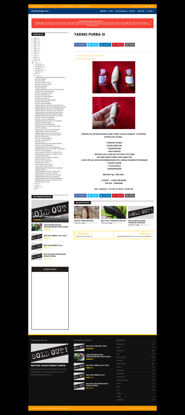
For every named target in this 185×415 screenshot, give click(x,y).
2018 (35, 52)
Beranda (52, 6)
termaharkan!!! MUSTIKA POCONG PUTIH (48, 152)
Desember (39, 65)
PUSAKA (149, 11)
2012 (37, 63)
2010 (35, 189)
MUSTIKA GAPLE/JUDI (42, 137)
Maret (37, 187)
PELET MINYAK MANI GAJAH (43, 166)
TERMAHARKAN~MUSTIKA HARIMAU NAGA (48, 154)
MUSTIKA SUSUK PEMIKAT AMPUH (48, 365)
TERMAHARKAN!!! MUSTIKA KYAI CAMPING (48, 121)
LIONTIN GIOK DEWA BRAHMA (44, 91)
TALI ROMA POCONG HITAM (44, 164)
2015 (35, 57)
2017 (35, 54)
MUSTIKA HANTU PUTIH (42, 159)
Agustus (38, 72)
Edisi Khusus (120, 350)
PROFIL (110, 11)
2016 (35, 56)
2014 (35, 59)
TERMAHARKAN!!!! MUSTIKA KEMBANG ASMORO (50, 107)
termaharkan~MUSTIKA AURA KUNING (47, 130)
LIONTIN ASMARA (40, 170)
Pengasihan (120, 370)
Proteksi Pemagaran (123, 380)
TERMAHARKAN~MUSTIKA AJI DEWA (46, 173)
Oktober (38, 68)
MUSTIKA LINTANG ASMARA (44, 96)
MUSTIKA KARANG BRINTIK (43, 138)
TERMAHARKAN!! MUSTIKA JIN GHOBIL (47, 177)
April (37, 185)
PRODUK (132, 11)
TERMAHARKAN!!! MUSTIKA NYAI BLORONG (49, 178)
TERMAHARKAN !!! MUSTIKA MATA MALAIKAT (49, 105)
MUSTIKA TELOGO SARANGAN (44, 119)
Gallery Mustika (121, 357)
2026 (35, 38)
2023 (35, 43)
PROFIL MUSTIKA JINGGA (67, 6)
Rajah (118, 386)
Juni (38, 76)
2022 (35, 45)
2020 (35, 49)
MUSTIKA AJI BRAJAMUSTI (43, 140)
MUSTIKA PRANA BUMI (42, 102)
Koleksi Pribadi (121, 363)
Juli (36, 73)
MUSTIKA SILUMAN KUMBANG (44, 117)
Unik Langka (120, 400)
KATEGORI (140, 11)
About (137, 408)
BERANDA (103, 11)
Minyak (119, 367)
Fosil (118, 354)
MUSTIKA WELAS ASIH (42, 163)
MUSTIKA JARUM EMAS (42, 156)
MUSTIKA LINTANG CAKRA (43, 84)
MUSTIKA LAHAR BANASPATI (44, 145)
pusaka (119, 383)
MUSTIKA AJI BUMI (40, 128)
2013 (35, 61)
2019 (35, 50)
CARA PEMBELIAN (121, 11)
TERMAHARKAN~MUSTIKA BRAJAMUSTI (47, 147)
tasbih (119, 396)
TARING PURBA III (40, 88)
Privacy (144, 408)
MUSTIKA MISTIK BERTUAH (43, 161)
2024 (35, 42)
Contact (152, 408)
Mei (36, 184)
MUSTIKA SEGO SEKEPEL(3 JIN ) (45, 124)
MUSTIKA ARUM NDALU (42, 95)
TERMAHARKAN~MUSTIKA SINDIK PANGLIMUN (50, 149)
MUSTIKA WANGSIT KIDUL (43, 123)
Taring (119, 393)
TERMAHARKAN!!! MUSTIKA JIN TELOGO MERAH (50, 77)
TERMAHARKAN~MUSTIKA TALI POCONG (48, 175)
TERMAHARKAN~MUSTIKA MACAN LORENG (49, 168)
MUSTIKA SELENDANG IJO (43, 150)
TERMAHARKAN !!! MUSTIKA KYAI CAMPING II (49, 110)
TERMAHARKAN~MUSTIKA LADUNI (46, 131)
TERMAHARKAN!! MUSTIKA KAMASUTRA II (48, 135)
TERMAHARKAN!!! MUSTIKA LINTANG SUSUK (49, 112)
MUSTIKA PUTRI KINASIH (43, 82)
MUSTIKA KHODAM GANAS (43, 93)
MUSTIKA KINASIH (40, 79)
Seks (118, 390)
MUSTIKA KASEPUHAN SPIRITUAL (90, 56)
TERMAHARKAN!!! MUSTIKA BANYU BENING (48, 114)
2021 (35, 47)
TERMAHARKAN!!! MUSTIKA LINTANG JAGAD (49, 116)
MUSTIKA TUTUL (40, 142)
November (39, 66)
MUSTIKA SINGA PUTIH (42, 182)
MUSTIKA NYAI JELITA (41, 86)
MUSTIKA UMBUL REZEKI (87, 59)
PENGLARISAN (120, 373)
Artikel (119, 347)
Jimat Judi (119, 360)
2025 (35, 40)
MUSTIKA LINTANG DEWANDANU (45, 100)
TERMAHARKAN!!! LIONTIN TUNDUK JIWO (48, 126)
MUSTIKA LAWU (40, 81)
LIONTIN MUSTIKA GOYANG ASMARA (47, 157)
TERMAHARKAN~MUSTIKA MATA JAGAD (47, 133)
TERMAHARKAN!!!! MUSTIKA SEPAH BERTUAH (49, 109)
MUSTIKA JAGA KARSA (42, 98)
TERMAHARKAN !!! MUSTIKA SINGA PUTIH (48, 180)
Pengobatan (120, 376)
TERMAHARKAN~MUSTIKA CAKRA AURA (47, 171)
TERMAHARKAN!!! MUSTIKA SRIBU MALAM (48, 143)
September (39, 70)
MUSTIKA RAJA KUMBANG (43, 103)
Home (131, 408)
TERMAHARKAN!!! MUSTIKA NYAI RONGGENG (49, 89)
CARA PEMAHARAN (84, 6)
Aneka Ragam (120, 344)
